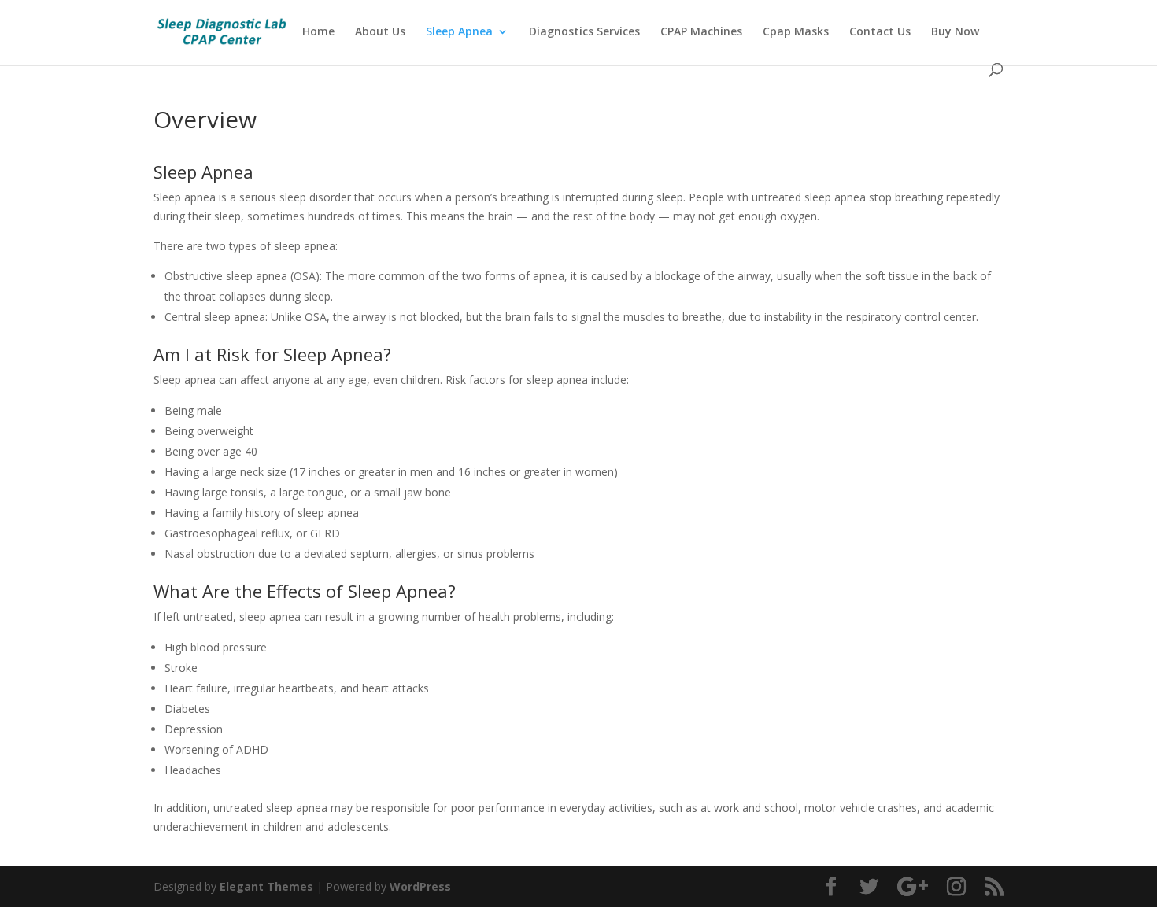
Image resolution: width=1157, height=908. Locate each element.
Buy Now (955, 32)
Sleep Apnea (459, 32)
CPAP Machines (701, 32)
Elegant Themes (266, 886)
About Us (380, 32)
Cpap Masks (796, 32)
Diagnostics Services (584, 32)
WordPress (420, 886)
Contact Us (880, 32)
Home (318, 32)
